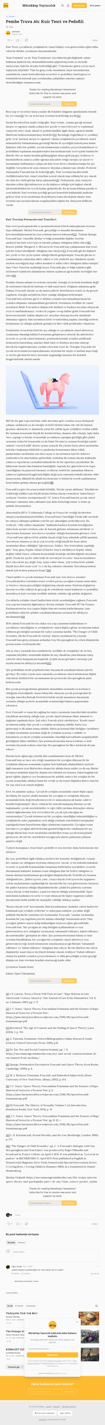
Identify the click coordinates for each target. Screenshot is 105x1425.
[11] (23, 616)
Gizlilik (48, 1406)
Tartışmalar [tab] (31, 1306)
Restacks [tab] (21, 1242)
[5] (75, 234)
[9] (51, 482)
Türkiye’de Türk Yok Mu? (21, 1313)
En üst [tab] (10, 1306)
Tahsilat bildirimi (69, 1406)
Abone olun (79, 5)
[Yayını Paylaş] (68, 5)
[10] (48, 570)
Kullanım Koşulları (54, 1361)
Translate (12, 16)
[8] (14, 275)
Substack (42, 1419)
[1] (22, 115)
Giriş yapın (95, 5)
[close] (77, 1322)
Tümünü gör (14, 1367)
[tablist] (16, 1242)
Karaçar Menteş (13, 1316)
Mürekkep (16, 32)
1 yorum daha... (12, 1293)
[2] (78, 115)
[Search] (62, 5)
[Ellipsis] (98, 1266)
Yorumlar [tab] (11, 1242)
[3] (55, 134)
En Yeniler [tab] (19, 1306)
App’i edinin (65, 1413)
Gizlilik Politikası (48, 1363)
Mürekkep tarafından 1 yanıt (26, 1281)
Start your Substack (46, 1413)
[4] (57, 180)
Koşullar (56, 1406)
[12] (49, 663)
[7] (64, 250)
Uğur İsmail (17, 1266)
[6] (89, 242)
